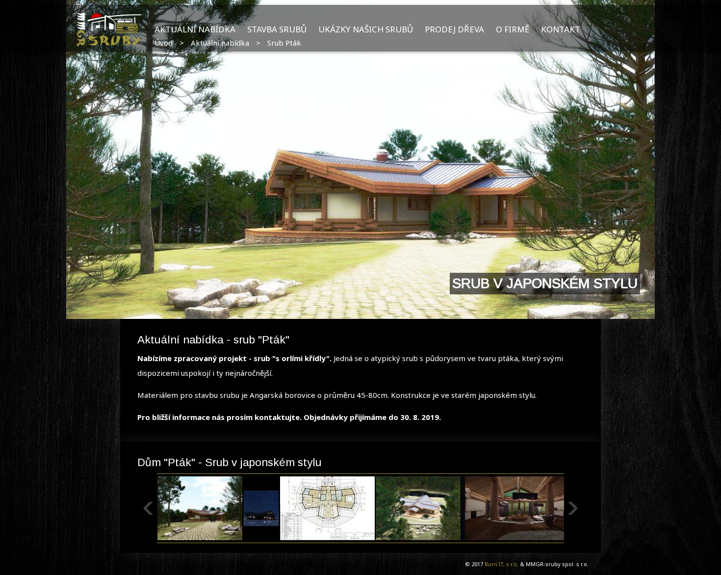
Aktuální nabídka (194, 29)
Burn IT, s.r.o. (501, 564)
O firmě (512, 29)
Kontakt (560, 29)
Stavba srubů (277, 29)
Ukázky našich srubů (365, 29)
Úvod (163, 43)
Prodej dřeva (454, 29)
